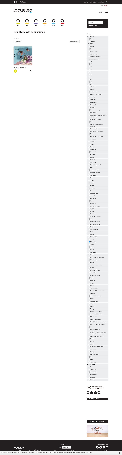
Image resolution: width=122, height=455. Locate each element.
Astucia (92, 283)
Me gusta (30, 71)
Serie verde (93, 367)
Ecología (92, 107)
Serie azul (92, 377)
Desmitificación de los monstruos (98, 321)
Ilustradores (93, 2)
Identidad (92, 213)
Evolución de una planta (96, 110)
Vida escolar (93, 316)
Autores (86, 2)
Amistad (92, 89)
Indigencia (92, 351)
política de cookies (88, 452)
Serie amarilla (93, 374)
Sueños (92, 344)
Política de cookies (68, 450)
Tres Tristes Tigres (105, 450)
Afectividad (93, 198)
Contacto (75, 450)
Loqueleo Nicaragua (23, 10)
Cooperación (93, 102)
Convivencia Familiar (95, 216)
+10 (45, 25)
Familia (92, 226)
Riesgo (92, 185)
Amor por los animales (96, 94)
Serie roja (92, 379)
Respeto (92, 134)
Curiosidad (93, 362)
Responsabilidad (94, 170)
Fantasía (92, 211)
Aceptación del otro (95, 329)
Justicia (92, 180)
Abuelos (92, 219)
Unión (91, 146)
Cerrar (119, 453)
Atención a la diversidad (96, 311)
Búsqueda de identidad (96, 296)
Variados (92, 341)
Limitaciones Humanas (96, 260)
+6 (27, 25)
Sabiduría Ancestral (95, 224)
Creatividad (93, 149)
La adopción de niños (95, 119)
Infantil (92, 234)
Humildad (92, 154)
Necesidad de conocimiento (97, 290)
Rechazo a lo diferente (96, 265)
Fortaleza (92, 188)
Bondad (92, 157)
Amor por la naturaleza (96, 92)
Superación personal (95, 164)
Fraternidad (93, 203)
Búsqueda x (18, 41)
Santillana (103, 12)
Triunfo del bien (94, 152)
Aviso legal (62, 450)
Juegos (92, 244)
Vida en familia (94, 288)
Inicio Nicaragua (106, 2)
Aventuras (92, 99)
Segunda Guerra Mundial (96, 314)
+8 (36, 25)
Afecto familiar (94, 229)
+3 (18, 25)
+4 (91, 64)
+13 (91, 77)
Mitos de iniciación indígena (97, 336)
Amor (91, 167)
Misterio (92, 306)
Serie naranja (93, 372)
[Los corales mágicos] (23, 55)
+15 (91, 82)
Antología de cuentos (95, 56)
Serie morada (93, 369)
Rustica (92, 39)
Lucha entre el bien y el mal (97, 257)
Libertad (92, 177)
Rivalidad (92, 262)
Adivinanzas (93, 86)
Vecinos (92, 254)
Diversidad (93, 104)
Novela (92, 49)
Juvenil (92, 239)
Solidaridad (93, 139)
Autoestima (93, 195)
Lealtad (92, 201)
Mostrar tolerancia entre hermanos (96, 125)
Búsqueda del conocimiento (97, 324)
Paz (91, 190)
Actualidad (101, 2)
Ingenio (92, 285)
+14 (62, 25)
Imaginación (93, 112)
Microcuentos (93, 54)
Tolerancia (92, 141)
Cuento (92, 46)
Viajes (91, 298)
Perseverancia (93, 128)
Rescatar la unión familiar (96, 131)
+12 (53, 25)
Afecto (92, 208)
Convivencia (93, 175)
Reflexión (92, 159)
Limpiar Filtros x (74, 41)
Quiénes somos (57, 450)
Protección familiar (95, 206)
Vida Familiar (93, 236)
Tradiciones (93, 339)
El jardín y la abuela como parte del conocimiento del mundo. (98, 333)
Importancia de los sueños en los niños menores (98, 116)
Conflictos (92, 327)
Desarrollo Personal (95, 172)
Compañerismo (94, 193)
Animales (92, 97)
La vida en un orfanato (96, 122)
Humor (92, 278)
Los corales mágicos (20, 67)
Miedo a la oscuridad (95, 319)
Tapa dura (92, 41)
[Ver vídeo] (97, 431)
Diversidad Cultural (95, 221)
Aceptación (93, 162)
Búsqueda (92, 242)
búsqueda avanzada (92, 25)
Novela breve (93, 51)
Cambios (92, 293)
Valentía (92, 144)
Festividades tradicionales (96, 346)
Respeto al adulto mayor (96, 136)
